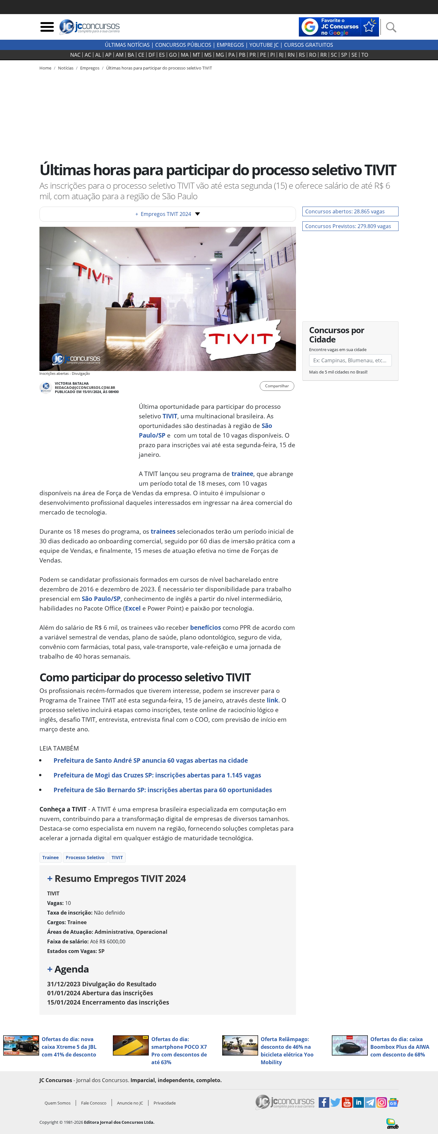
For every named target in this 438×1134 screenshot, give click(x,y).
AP (108, 54)
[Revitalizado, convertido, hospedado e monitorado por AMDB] (392, 1123)
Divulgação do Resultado (101, 984)
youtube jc (264, 44)
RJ (281, 54)
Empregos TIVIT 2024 (163, 214)
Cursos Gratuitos (308, 44)
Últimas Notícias (127, 44)
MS (208, 54)
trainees (162, 531)
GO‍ (173, 54)
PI (272, 54)
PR (252, 54)
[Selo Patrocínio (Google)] (339, 26)
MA (185, 54)
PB (242, 54)
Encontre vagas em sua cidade (337, 349)
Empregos (230, 44)
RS (302, 54)
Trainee (50, 857)
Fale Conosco (93, 1103)
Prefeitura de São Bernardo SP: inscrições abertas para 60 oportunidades (163, 789)
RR (323, 54)
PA (231, 54)
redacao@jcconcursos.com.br (85, 387)
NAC (75, 54)
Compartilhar (277, 386)
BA (131, 54)
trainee (242, 473)
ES (162, 54)
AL (98, 54)
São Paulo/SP (100, 598)
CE (141, 54)
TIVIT (170, 416)
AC (88, 54)
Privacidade (165, 1103)
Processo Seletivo (85, 857)
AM (119, 54)
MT (196, 54)
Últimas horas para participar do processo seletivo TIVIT (159, 68)
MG (220, 54)
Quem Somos (58, 1103)
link (271, 700)
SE (354, 54)
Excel (133, 608)
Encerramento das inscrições (108, 1002)
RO (312, 54)
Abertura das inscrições (100, 993)
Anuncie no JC (130, 1103)
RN (291, 54)
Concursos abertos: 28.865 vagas (345, 211)
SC (334, 54)
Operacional (151, 931)
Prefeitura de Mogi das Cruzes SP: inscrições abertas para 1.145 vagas (157, 775)
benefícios (205, 627)
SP (344, 54)
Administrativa (114, 931)
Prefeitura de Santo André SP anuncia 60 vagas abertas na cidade (151, 760)
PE (263, 54)
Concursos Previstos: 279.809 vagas (348, 226)
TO (364, 54)
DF (151, 54)
